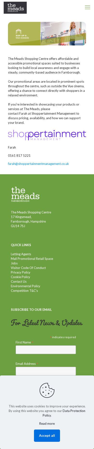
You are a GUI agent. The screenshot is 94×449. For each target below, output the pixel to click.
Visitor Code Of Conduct (28, 268)
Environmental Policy (25, 286)
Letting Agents (21, 254)
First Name (24, 342)
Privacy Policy (20, 272)
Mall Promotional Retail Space (32, 259)
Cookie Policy (20, 277)
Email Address (27, 364)
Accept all (47, 435)
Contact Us (19, 281)
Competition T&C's (24, 291)
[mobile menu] (87, 7)
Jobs (14, 263)
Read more (47, 423)
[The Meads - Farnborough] (15, 7)
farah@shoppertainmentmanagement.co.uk (38, 164)
